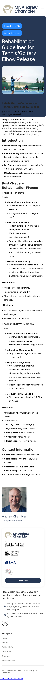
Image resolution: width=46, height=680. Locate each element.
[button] (42, 9)
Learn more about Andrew (11, 678)
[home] (20, 9)
